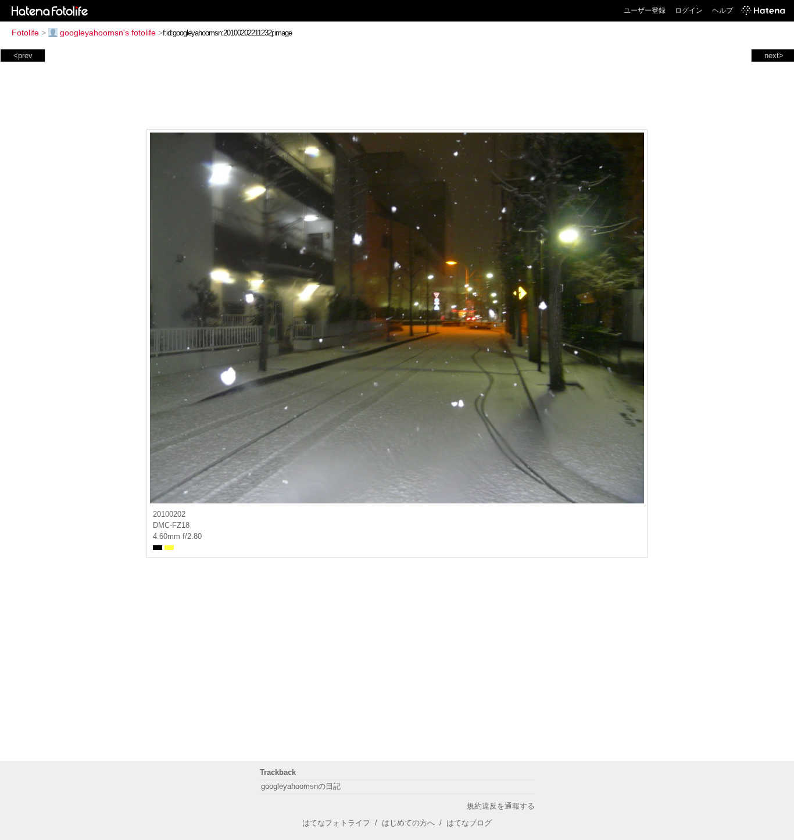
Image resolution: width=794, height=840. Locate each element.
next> (774, 55)
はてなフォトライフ (336, 822)
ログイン (689, 10)
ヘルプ (722, 10)
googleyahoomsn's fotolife (108, 32)
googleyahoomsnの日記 (301, 786)
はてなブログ (469, 822)
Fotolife (25, 32)
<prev (23, 55)
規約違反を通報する (501, 806)
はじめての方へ (408, 822)
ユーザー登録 (645, 10)
